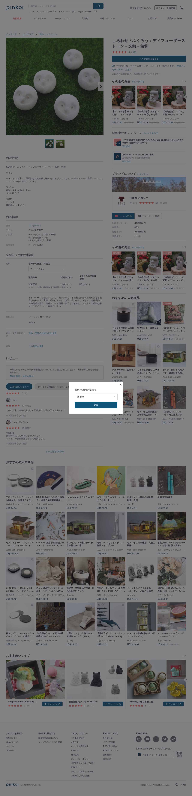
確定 (96, 405)
